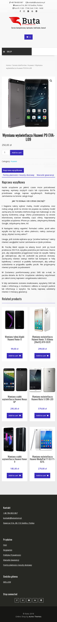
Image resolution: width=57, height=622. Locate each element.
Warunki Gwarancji (11, 560)
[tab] (12, 170)
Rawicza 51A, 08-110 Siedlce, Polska (18, 523)
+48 (5, 513)
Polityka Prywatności (12, 555)
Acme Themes (35, 616)
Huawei (31, 65)
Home (8, 65)
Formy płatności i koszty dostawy (18, 175)
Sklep (9, 51)
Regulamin (7, 550)
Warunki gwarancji (45, 175)
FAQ (5, 545)
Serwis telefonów (19, 65)
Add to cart (16, 152)
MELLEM (7, 582)
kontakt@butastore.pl (12, 518)
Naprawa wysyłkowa (12, 170)
